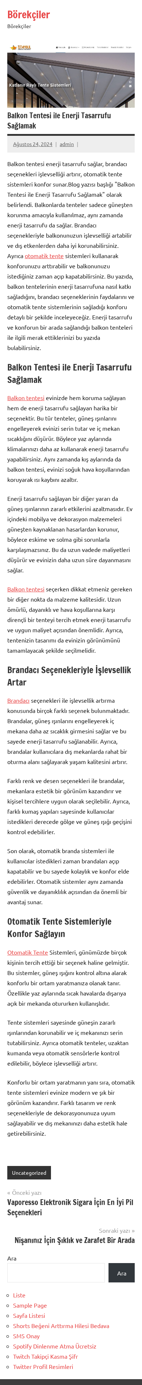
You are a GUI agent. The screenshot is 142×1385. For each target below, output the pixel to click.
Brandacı (18, 700)
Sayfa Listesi (29, 1315)
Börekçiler (28, 14)
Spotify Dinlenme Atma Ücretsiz (54, 1346)
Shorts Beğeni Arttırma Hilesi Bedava (61, 1325)
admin (67, 144)
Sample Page (30, 1305)
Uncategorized (29, 1172)
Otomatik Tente (27, 952)
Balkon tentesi (25, 397)
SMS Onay (26, 1335)
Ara (11, 1258)
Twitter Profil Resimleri (43, 1366)
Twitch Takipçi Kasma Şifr (45, 1356)
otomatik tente (44, 255)
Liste (19, 1294)
